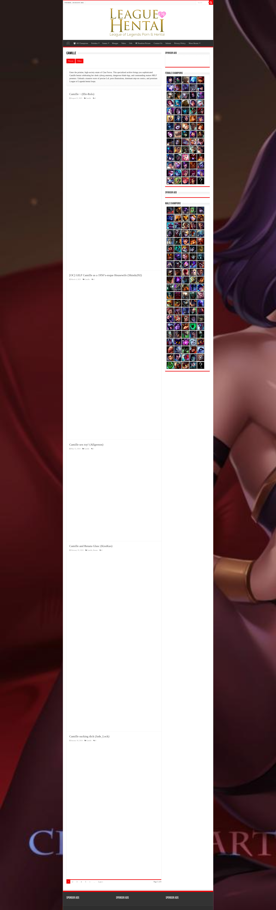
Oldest (79, 61)
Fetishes (94, 43)
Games (104, 43)
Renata (95, 550)
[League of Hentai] (138, 21)
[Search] (211, 2)
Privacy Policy (180, 43)
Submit (168, 43)
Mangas (115, 43)
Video (123, 43)
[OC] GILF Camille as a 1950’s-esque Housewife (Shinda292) (105, 275)
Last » (100, 882)
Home (68, 43)
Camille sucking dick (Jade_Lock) (89, 736)
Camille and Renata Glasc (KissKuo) (90, 546)
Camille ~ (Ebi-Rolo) (81, 94)
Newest (70, 61)
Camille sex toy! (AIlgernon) (86, 444)
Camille (88, 98)
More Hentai (194, 43)
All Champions (82, 43)
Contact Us (158, 43)
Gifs (130, 43)
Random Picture (144, 43)
